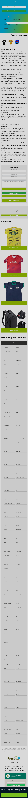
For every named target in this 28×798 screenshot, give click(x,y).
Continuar (14, 795)
